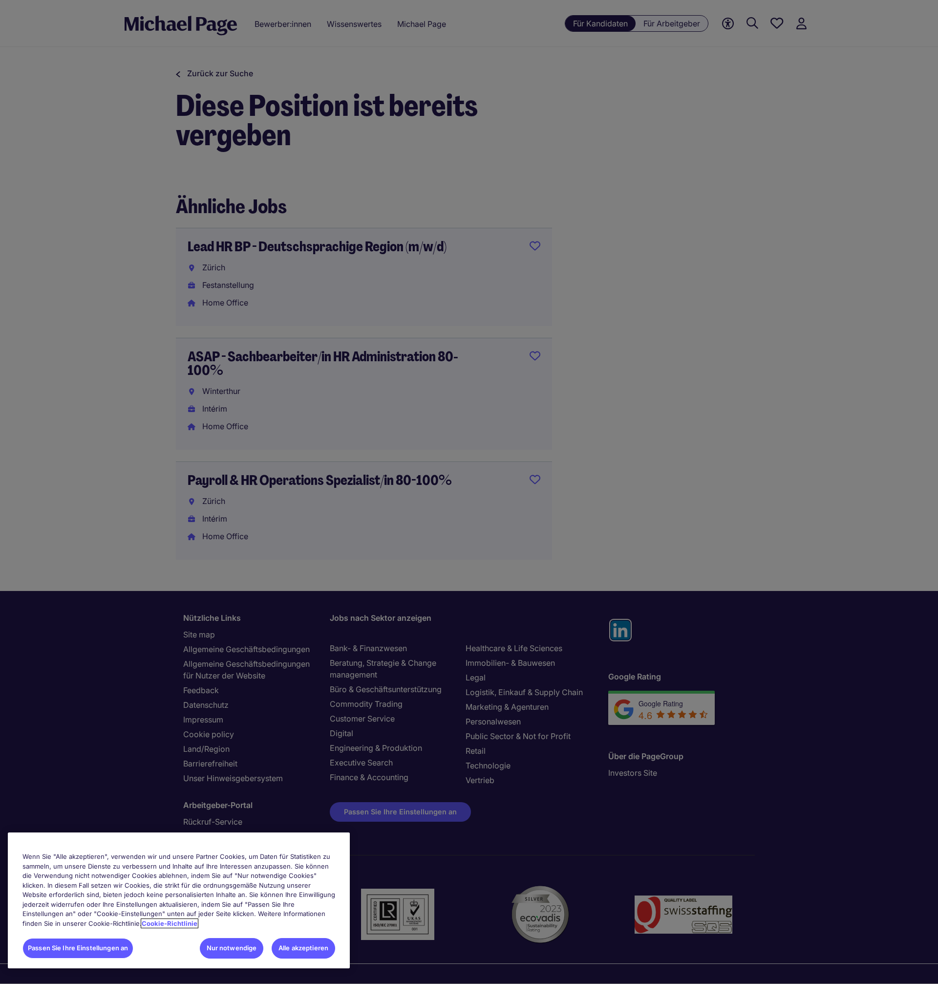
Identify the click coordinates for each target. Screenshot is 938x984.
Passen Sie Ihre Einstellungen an (78, 948)
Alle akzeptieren (303, 948)
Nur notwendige (232, 948)
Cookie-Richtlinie (169, 923)
